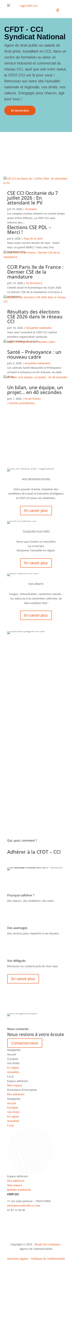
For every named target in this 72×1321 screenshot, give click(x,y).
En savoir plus (20, 110)
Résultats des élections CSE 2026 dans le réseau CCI (34, 316)
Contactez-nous (24, 1043)
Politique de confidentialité (48, 1258)
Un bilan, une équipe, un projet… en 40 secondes (35, 390)
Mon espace (14, 1085)
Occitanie (31, 209)
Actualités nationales (39, 328)
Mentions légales (17, 1258)
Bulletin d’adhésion (19, 1189)
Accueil (11, 1103)
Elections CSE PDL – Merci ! (29, 229)
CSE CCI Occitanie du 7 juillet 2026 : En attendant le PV (32, 198)
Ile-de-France (34, 283)
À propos (12, 1107)
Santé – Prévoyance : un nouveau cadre (34, 354)
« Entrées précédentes (21, 403)
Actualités (13, 1072)
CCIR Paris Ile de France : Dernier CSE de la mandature (35, 272)
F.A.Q (10, 1125)
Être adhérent (15, 1094)
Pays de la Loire (33, 238)
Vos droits (13, 1112)
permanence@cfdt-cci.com (23, 1205)
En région (13, 1067)
